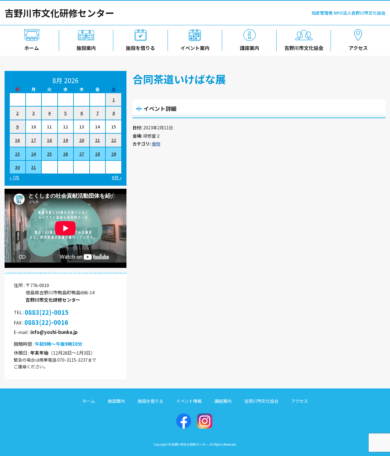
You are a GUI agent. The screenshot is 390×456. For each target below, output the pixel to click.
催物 (156, 144)
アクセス (358, 47)
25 (49, 154)
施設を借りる (140, 47)
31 (33, 167)
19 (65, 140)
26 (65, 154)
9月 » (117, 177)
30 (17, 167)
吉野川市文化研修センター (59, 12)
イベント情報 (189, 401)
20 (81, 140)
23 (17, 154)
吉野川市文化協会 (303, 47)
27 (81, 154)
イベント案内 (195, 47)
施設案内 (86, 47)
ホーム (31, 47)
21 (97, 140)
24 (33, 154)
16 (17, 140)
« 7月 (14, 177)
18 (49, 140)
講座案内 (249, 47)
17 (33, 140)
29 (113, 154)
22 (113, 140)
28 (97, 154)
